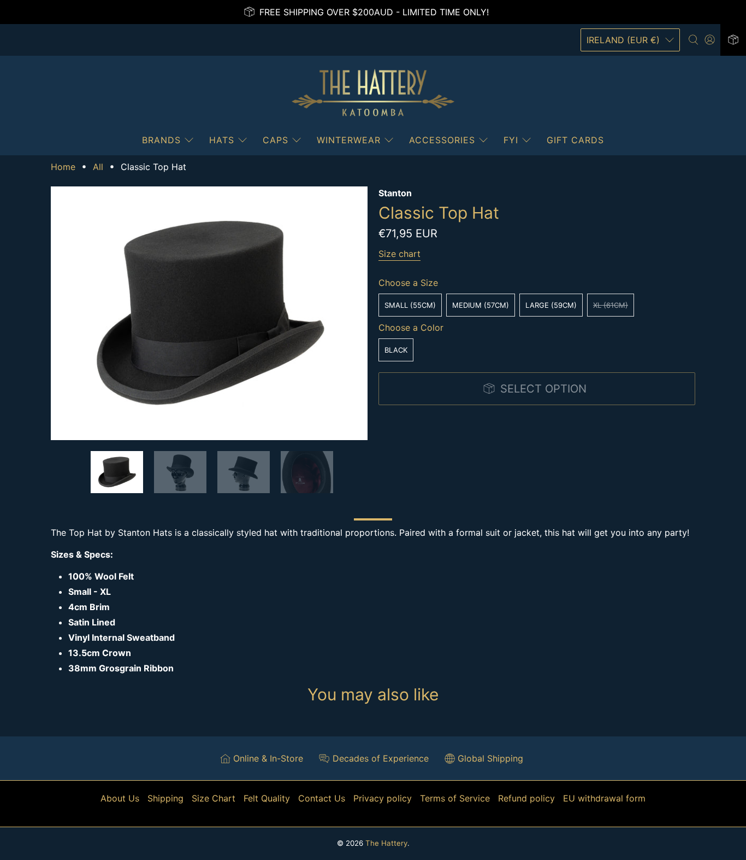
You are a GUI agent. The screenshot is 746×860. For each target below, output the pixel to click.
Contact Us (321, 798)
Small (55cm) (410, 305)
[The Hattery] (373, 93)
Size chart (399, 253)
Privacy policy (382, 798)
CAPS (275, 139)
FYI (511, 139)
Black (395, 350)
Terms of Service (455, 798)
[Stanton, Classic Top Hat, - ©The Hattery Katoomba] (209, 313)
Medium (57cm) (480, 305)
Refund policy (526, 798)
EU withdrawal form (604, 798)
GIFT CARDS (575, 139)
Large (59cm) (551, 305)
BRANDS (161, 139)
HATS (221, 139)
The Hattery (386, 843)
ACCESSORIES (442, 139)
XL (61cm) (610, 305)
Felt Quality (267, 798)
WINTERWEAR (349, 139)
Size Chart (213, 798)
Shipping (165, 798)
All (98, 166)
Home (63, 166)
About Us (119, 798)
